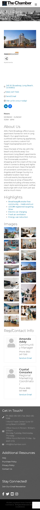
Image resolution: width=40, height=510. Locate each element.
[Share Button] (6, 58)
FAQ (4, 458)
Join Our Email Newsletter (14, 487)
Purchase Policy (9, 462)
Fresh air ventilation (17, 214)
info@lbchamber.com (16, 444)
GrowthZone (20, 507)
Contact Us (7, 469)
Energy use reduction (18, 217)
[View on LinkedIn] (6, 108)
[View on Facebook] (10, 108)
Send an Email (25, 358)
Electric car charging (17, 212)
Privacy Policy (8, 465)
